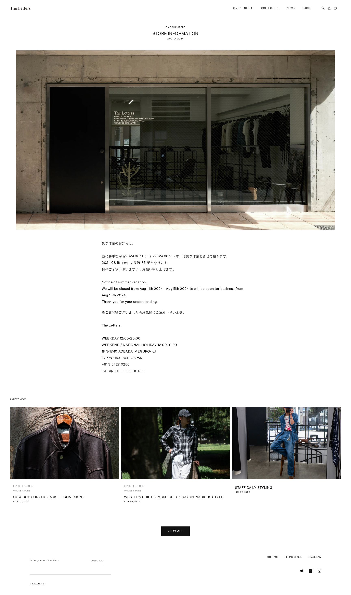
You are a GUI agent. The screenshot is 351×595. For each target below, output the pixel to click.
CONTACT (272, 557)
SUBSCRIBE (97, 561)
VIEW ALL (175, 531)
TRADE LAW (314, 557)
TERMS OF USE (293, 557)
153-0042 (123, 358)
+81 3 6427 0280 (116, 364)
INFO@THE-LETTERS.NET (123, 371)
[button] (323, 8)
